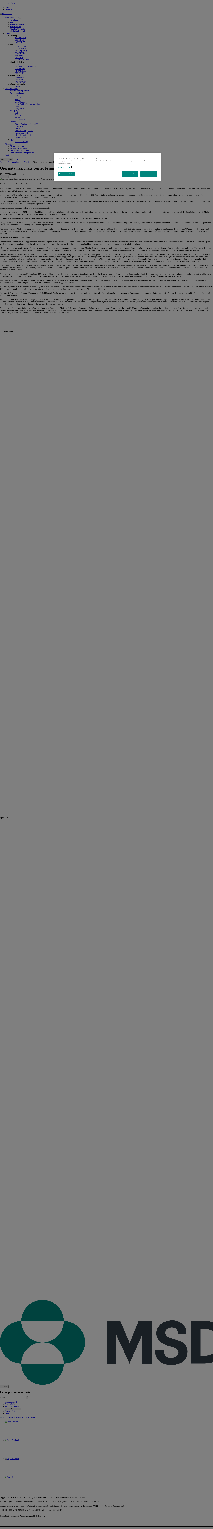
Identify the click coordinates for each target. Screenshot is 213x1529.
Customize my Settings (66, 174)
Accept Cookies (149, 174)
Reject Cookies (130, 174)
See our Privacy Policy (64, 167)
